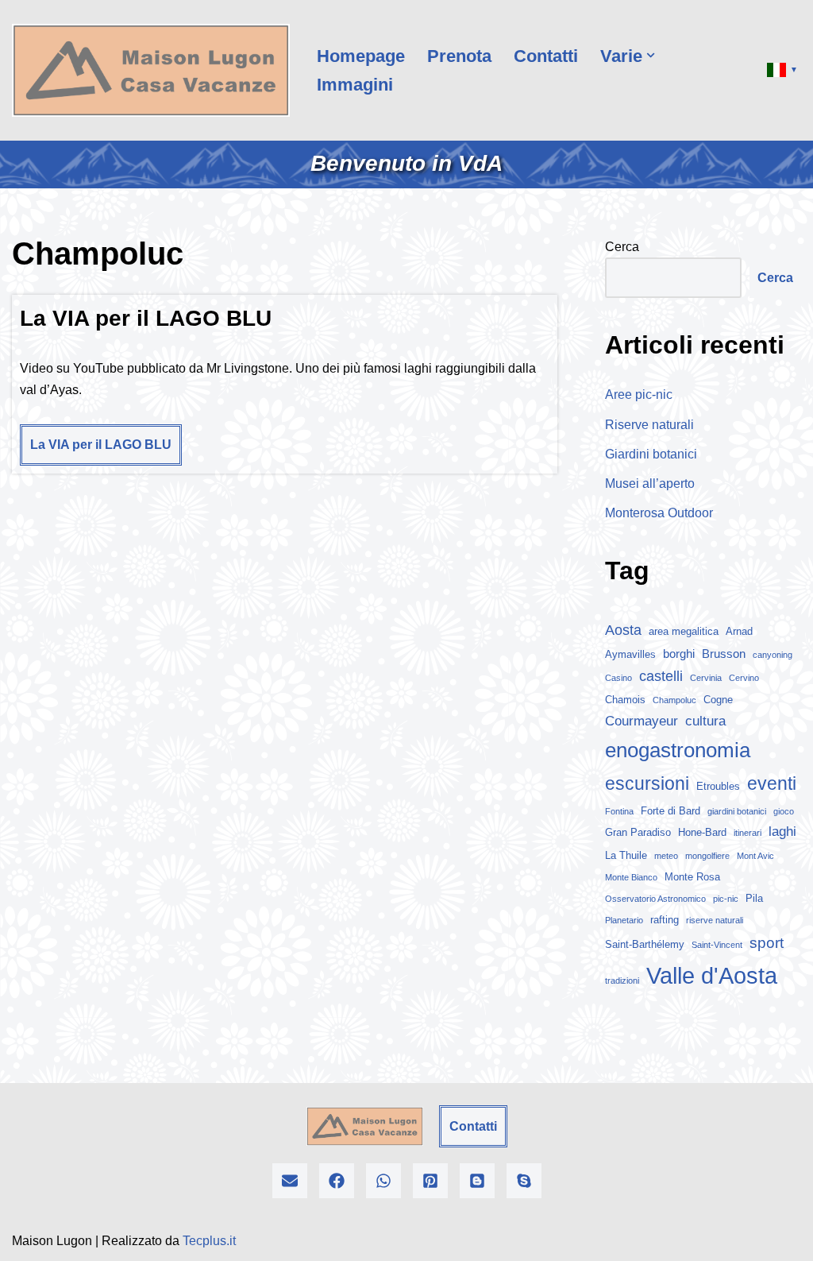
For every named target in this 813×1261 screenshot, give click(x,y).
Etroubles (718, 786)
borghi (679, 653)
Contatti (546, 56)
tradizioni (622, 980)
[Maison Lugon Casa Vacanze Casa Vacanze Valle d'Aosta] (151, 70)
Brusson (724, 653)
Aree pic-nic (638, 394)
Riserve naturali (649, 424)
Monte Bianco (631, 877)
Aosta (623, 630)
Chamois (625, 700)
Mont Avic (755, 856)
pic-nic (725, 898)
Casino (618, 678)
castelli (661, 676)
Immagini (355, 85)
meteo (666, 856)
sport (766, 942)
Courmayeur (641, 721)
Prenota (459, 56)
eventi (771, 783)
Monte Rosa (692, 877)
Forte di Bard (670, 811)
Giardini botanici (651, 454)
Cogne (718, 700)
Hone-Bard (702, 832)
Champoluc (674, 700)
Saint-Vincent (717, 945)
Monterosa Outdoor (659, 513)
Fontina (619, 811)
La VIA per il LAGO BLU (146, 318)
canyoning (772, 655)
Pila (754, 898)
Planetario (624, 920)
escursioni (647, 783)
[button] (650, 55)
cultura (705, 721)
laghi (782, 831)
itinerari (747, 832)
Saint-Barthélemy (644, 944)
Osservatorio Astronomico (655, 898)
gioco (783, 811)
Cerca (622, 246)
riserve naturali (714, 920)
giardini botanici (736, 811)
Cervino (744, 678)
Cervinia (706, 678)
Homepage (361, 56)
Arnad (739, 631)
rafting (664, 920)
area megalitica (684, 631)
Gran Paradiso (638, 832)
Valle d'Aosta (711, 975)
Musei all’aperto (650, 483)
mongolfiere (707, 856)
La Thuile (626, 855)
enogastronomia (677, 750)
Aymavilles (630, 654)
